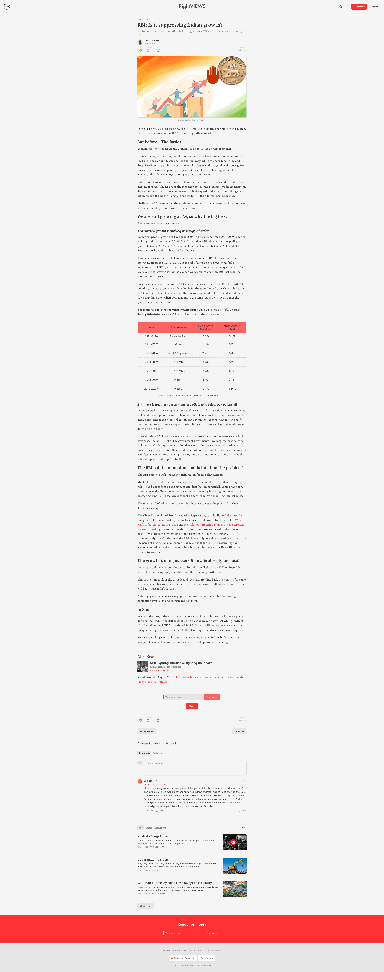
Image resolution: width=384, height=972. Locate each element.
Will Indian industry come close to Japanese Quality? (175, 883)
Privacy (191, 950)
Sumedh (148, 780)
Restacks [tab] (157, 753)
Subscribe (359, 6)
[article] (192, 843)
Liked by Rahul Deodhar (156, 784)
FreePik (202, 120)
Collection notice (212, 950)
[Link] (133, 142)
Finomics (142, 19)
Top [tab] (141, 827)
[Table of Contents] (3, 486)
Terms (199, 950)
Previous (149, 731)
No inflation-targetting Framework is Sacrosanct (214, 525)
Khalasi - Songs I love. (152, 836)
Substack (177, 965)
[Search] (341, 7)
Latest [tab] (149, 827)
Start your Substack (184, 958)
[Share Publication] (347, 7)
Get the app (207, 958)
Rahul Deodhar (152, 40)
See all (143, 905)
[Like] (140, 50)
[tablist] (150, 753)
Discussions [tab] (160, 827)
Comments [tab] (144, 753)
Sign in (375, 6)
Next (237, 731)
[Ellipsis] (245, 780)
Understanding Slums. (153, 859)
